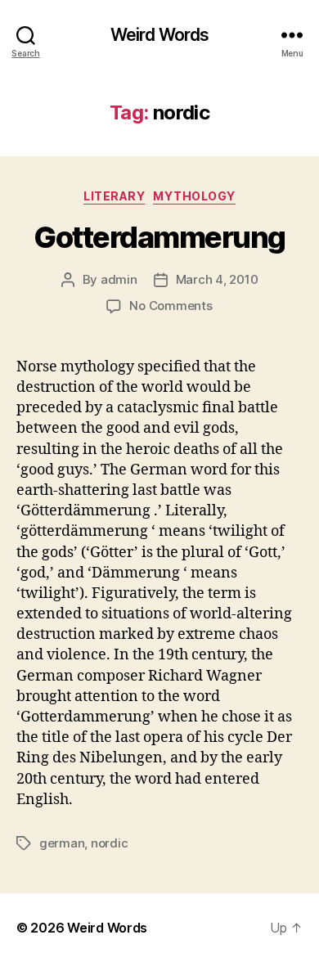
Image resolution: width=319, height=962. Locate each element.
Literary (114, 196)
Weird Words (159, 34)
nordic (109, 843)
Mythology (194, 196)
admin (119, 279)
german (61, 843)
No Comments (170, 305)
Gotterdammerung (159, 237)
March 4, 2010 (217, 279)
